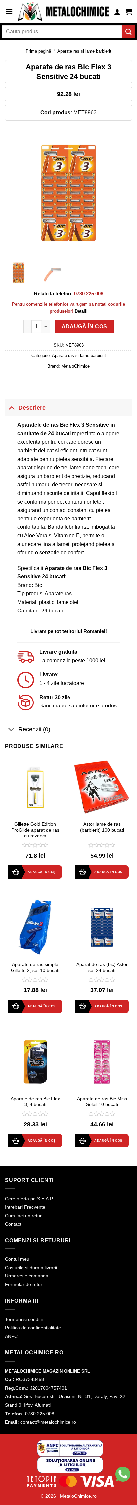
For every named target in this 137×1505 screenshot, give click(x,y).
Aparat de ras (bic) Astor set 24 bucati (102, 967)
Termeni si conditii (24, 1319)
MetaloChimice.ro (78, 1496)
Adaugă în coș (84, 326)
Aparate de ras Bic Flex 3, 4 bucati (35, 1101)
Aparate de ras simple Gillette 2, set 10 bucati (35, 967)
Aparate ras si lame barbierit (84, 51)
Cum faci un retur (23, 1215)
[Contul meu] (117, 11)
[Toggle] (11, 407)
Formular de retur (23, 1284)
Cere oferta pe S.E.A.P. (29, 1198)
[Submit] (128, 31)
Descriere (32, 407)
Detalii (81, 311)
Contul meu (17, 1259)
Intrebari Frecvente (25, 1207)
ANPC (11, 1336)
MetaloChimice (75, 366)
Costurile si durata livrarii (31, 1267)
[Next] (121, 192)
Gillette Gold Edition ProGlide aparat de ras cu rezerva (35, 830)
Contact (13, 1224)
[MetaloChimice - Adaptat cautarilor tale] (63, 11)
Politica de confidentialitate (33, 1327)
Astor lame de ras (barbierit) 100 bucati (102, 827)
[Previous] (16, 192)
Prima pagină (38, 51)
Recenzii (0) (34, 729)
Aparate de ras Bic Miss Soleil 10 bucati (102, 1101)
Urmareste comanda (26, 1275)
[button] (9, 11)
